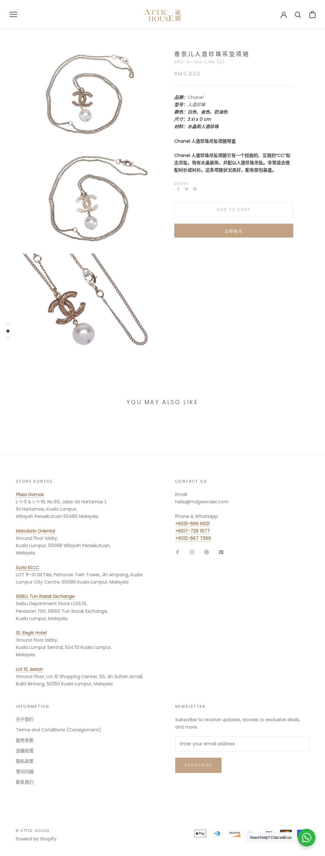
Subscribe (198, 765)
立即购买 (234, 231)
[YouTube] (221, 552)
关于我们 (25, 719)
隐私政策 (25, 761)
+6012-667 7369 (193, 538)
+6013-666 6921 (192, 523)
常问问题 (25, 771)
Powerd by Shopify (36, 839)
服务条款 (25, 740)
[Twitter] (187, 189)
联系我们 (25, 782)
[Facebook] (178, 189)
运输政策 (25, 751)
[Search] (298, 14)
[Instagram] (192, 552)
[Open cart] (312, 14)
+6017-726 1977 (192, 531)
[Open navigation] (13, 14)
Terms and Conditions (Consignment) (58, 730)
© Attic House (33, 830)
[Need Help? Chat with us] (306, 837)
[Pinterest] (195, 189)
